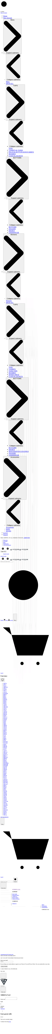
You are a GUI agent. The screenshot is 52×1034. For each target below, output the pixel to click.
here (10, 1021)
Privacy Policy (15, 897)
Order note (3, 999)
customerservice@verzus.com (7, 954)
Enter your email (4, 960)
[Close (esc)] (2, 986)
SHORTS (12, 231)
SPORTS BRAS (14, 375)
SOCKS (8, 531)
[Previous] (1, 986)
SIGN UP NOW (4, 966)
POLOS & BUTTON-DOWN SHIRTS (21, 152)
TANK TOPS (13, 371)
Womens (13, 253)
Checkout (3, 1008)
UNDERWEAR (14, 232)
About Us (14, 903)
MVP (43, 904)
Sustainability (45, 907)
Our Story (5, 541)
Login (7, 553)
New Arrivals (7, 18)
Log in (5, 533)
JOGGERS (12, 229)
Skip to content (4, 12)
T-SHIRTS (12, 369)
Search (5, 535)
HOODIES (12, 154)
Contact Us (14, 896)
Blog (4, 542)
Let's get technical (7, 545)
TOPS (15, 102)
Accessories (15, 477)
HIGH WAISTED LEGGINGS (19, 451)
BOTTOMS (17, 178)
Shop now (5, 540)
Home (5, 16)
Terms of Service (16, 899)
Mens (12, 36)
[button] (27, 1011)
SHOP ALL (9, 83)
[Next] (3, 986)
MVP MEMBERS (4, 817)
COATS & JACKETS (16, 156)
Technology (44, 906)
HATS (8, 529)
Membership (6, 543)
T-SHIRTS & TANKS (16, 150)
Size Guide (14, 894)
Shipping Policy (15, 895)
